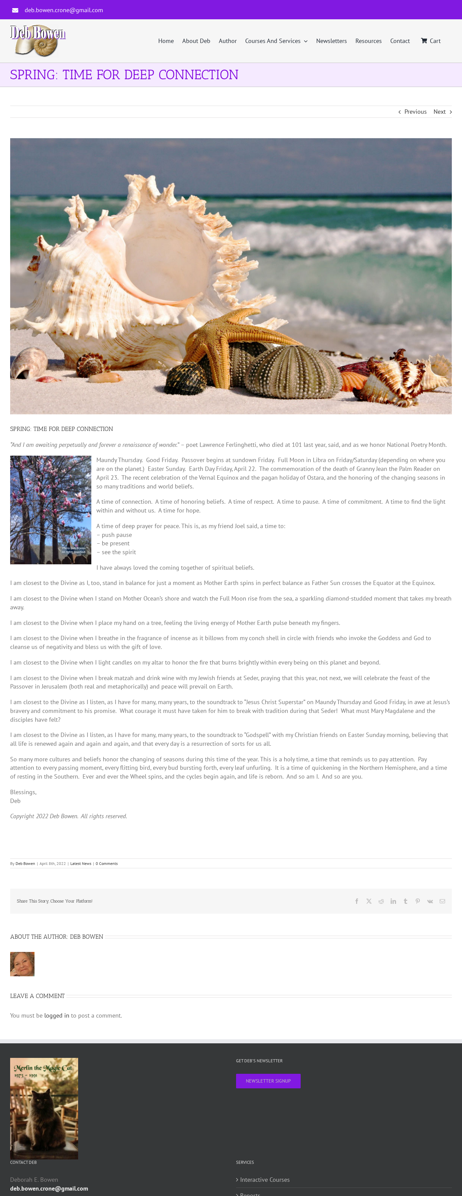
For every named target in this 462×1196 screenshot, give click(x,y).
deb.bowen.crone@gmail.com (64, 10)
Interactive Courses (265, 1179)
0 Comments (107, 863)
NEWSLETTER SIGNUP (268, 1081)
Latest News (80, 863)
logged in (56, 1015)
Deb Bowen (25, 863)
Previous (416, 111)
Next (440, 111)
